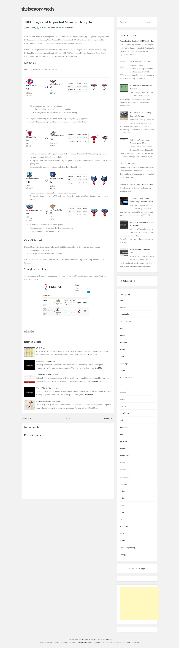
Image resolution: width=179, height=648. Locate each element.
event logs (124, 363)
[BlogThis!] (27, 331)
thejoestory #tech (37, 9)
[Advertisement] (139, 603)
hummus (123, 392)
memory (123, 448)
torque (122, 540)
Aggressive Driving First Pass (48, 401)
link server (124, 427)
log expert (124, 441)
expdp (122, 370)
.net (121, 300)
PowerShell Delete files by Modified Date (136, 184)
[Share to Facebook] (32, 331)
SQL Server (124, 526)
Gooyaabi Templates (131, 642)
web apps (124, 554)
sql (121, 519)
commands (124, 314)
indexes (123, 406)
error (122, 356)
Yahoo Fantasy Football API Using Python (137, 41)
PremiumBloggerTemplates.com (97, 642)
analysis (123, 307)
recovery (123, 484)
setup (122, 512)
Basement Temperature (45, 361)
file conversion (126, 377)
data (121, 328)
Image (122, 399)
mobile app (124, 455)
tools (122, 533)
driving (122, 349)
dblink (122, 335)
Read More (92, 354)
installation (124, 413)
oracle (122, 462)
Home (68, 418)
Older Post (108, 418)
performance (125, 469)
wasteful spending (127, 547)
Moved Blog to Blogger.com (47, 388)
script (122, 491)
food (121, 384)
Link (121, 420)
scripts (123, 498)
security (123, 505)
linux (122, 434)
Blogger (142, 568)
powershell (124, 477)
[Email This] (25, 331)
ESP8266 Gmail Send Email (141, 61)
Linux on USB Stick (127, 163)
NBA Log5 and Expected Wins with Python (60, 22)
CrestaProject (53, 642)
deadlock (123, 342)
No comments (68, 27)
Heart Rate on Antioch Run (47, 374)
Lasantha (79, 642)
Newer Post (27, 418)
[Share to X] (30, 331)
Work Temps (41, 348)
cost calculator (126, 321)
